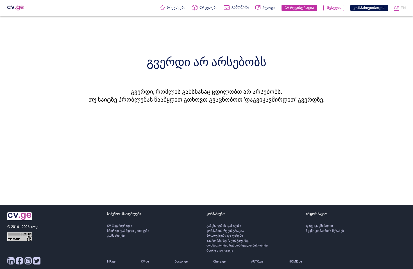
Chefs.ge (219, 261)
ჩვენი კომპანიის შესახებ (325, 231)
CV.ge (145, 261)
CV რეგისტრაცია (119, 226)
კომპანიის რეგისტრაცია (225, 231)
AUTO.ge (257, 261)
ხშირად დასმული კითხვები (128, 231)
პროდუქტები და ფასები (224, 235)
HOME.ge (295, 261)
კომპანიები (116, 235)
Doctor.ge (181, 261)
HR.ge (111, 261)
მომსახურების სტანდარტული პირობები (237, 245)
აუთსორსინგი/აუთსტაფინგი (227, 241)
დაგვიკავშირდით (319, 226)
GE (396, 8)
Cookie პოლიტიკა (219, 250)
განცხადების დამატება (223, 226)
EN (403, 8)
